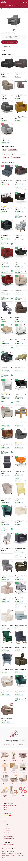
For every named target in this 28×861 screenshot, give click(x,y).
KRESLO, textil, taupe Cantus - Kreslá (10, 95)
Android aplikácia (9, 844)
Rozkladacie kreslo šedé (7, 180)
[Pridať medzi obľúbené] (12, 58)
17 (12, 165)
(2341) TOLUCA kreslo (20, 422)
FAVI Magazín (7, 830)
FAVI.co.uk (13, 855)
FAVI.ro (13, 853)
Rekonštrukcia (14, 772)
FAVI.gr (23, 855)
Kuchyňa (23, 772)
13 (25, 583)
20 (12, 533)
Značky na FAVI (7, 826)
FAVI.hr (22, 853)
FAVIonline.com (6, 848)
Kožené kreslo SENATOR (7, 367)
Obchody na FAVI (8, 824)
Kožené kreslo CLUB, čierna (8, 235)
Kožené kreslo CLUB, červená (8, 263)
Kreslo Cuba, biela (5, 394)
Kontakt (5, 807)
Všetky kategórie (20, 6)
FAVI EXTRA (6, 834)
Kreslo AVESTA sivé (6, 139)
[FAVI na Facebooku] (4, 815)
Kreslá (8, 8)
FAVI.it (4, 855)
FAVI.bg (19, 855)
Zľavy (23, 795)
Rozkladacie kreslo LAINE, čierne (9, 73)
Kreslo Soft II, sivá (19, 597)
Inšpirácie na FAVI (8, 828)
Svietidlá (5, 772)
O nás (5, 822)
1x (21, 442)
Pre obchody (7, 832)
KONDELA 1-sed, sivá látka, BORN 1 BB (11, 471)
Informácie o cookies (9, 838)
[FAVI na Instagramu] (7, 815)
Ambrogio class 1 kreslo (21, 95)
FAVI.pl (8, 853)
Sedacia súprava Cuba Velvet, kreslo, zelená (12, 521)
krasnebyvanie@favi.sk (10, 805)
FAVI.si (3, 857)
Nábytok (3, 5)
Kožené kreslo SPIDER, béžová (9, 339)
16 (12, 193)
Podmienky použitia (8, 836)
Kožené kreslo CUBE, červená (8, 290)
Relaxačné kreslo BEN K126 (8, 317)
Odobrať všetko (7, 744)
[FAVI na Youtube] (10, 815)
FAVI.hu (17, 853)
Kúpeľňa (5, 783)
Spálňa (23, 783)
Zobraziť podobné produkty (10, 42)
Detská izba (5, 796)
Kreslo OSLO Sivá (5, 117)
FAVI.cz (4, 853)
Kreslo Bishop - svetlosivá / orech (10, 548)
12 (25, 506)
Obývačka (14, 783)
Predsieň (14, 795)
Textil (13, 5)
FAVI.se (8, 855)
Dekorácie (8, 5)
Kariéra (5, 809)
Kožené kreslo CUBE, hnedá (8, 444)
